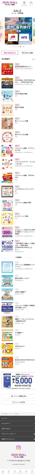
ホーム (6, 414)
